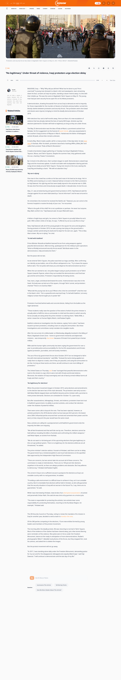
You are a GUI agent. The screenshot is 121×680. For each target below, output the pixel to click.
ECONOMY (45, 8)
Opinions (32, 8)
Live (97, 3)
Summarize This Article (44, 585)
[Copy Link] (113, 68)
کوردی (24, 3)
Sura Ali (13, 89)
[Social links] (7, 3)
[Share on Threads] (108, 68)
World (38, 8)
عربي (11, 3)
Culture (60, 8)
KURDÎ (21, 3)
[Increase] (107, 80)
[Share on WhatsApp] (99, 68)
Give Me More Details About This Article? (49, 590)
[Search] (104, 3)
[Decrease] (102, 80)
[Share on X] (94, 68)
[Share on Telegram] (104, 68)
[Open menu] (7, 8)
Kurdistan (13, 8)
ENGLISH (17, 3)
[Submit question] (32, 578)
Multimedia (68, 8)
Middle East (22, 8)
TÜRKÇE (14, 3)
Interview (52, 8)
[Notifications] (113, 3)
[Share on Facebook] (89, 68)
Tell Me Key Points (61, 585)
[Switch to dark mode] (108, 3)
